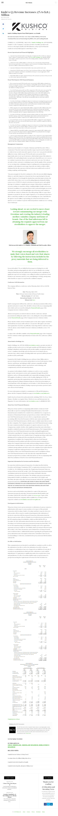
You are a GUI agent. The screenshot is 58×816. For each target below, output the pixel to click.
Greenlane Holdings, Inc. (36, 57)
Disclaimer (38, 811)
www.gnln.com (36, 499)
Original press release (14, 719)
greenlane (17, 745)
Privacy (33, 811)
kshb (41, 745)
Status (43, 811)
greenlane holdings (30, 745)
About (24, 811)
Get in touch (28, 733)
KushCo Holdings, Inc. (38, 42)
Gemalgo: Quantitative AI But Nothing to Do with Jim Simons (9, 796)
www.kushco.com (33, 345)
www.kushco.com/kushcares (41, 393)
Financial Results (35, 308)
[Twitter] (3, 29)
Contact (28, 811)
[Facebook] (3, 25)
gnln (10, 745)
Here (33, 300)
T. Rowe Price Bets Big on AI (9, 784)
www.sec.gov (36, 495)
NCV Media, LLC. (17, 811)
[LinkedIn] (3, 34)
